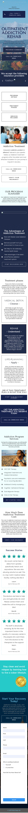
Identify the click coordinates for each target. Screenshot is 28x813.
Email (4, 753)
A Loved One (9, 767)
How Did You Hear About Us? (12, 772)
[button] (3, 81)
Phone (5, 745)
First (4, 733)
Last (4, 740)
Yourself (8, 765)
